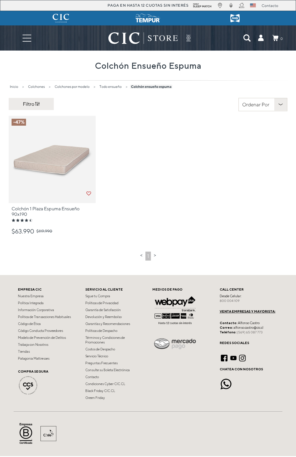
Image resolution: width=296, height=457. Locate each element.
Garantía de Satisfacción (103, 310)
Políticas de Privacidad (102, 303)
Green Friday (95, 398)
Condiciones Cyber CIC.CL (105, 384)
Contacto (92, 377)
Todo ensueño (110, 86)
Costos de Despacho (100, 349)
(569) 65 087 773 (249, 332)
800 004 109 (230, 301)
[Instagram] (242, 357)
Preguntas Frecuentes (101, 363)
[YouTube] (233, 357)
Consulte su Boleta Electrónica (107, 370)
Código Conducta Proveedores (40, 331)
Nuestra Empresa (31, 296)
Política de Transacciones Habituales (44, 317)
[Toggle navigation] (27, 38)
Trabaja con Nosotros (33, 345)
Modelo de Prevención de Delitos (42, 338)
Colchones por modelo (72, 86)
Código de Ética (29, 324)
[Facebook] (224, 357)
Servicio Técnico (96, 356)
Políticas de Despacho (101, 331)
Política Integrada (31, 303)
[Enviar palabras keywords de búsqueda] (247, 38)
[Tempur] (147, 18)
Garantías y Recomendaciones (107, 324)
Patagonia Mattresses (33, 358)
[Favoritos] (88, 193)
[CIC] (60, 18)
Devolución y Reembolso (103, 317)
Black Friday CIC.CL (100, 391)
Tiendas (24, 352)
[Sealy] (235, 18)
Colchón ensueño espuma (151, 86)
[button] (261, 38)
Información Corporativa (36, 310)
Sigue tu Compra (97, 296)
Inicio (14, 86)
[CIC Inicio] (143, 38)
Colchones (36, 86)
